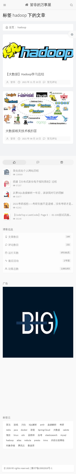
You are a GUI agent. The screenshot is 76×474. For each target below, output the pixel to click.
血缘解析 (52, 424)
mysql (63, 435)
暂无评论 (52, 82)
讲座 (32, 429)
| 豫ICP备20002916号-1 (41, 468)
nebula (27, 440)
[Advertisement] (38, 386)
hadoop (10, 440)
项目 (8, 435)
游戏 (16, 424)
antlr (42, 424)
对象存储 (10, 445)
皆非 (13, 82)
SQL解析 (33, 424)
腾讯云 (21, 445)
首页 (11, 27)
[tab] (14, 162)
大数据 (56, 429)
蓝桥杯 (31, 435)
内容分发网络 (57, 440)
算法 (8, 424)
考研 (62, 424)
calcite (66, 429)
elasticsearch (51, 435)
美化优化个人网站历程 (26, 170)
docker (24, 429)
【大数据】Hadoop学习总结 (25, 74)
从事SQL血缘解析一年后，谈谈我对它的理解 (38, 192)
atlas (19, 440)
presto (37, 440)
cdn (23, 435)
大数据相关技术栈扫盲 (21, 131)
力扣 (23, 424)
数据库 (31, 445)
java (16, 429)
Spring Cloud (44, 429)
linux (16, 435)
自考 (40, 435)
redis (8, 429)
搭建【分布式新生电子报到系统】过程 (35, 181)
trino (45, 440)
